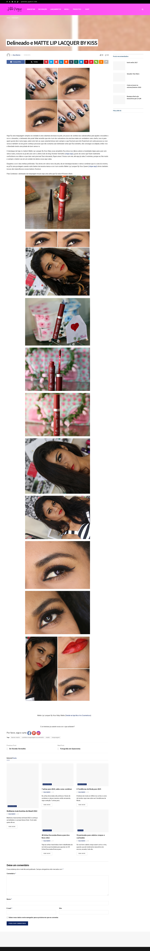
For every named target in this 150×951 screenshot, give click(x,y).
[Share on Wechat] (96, 62)
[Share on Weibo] (91, 62)
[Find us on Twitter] (9, 2)
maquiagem (15, 17)
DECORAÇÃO (42, 9)
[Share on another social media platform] (106, 62)
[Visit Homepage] (14, 9)
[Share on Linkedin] (61, 62)
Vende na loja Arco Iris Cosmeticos (67, 709)
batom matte (15, 725)
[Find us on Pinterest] (12, 2)
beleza (80, 817)
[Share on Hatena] (51, 62)
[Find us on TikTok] (17, 2)
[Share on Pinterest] (46, 62)
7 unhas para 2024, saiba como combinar (57, 776)
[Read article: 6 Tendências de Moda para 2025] (92, 762)
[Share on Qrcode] (86, 62)
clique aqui (69, 154)
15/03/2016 (27, 55)
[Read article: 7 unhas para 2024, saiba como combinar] (58, 762)
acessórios (12, 793)
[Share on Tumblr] (71, 62)
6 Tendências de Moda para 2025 (89, 776)
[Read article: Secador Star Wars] (119, 77)
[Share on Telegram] (81, 62)
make (48, 725)
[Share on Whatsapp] (76, 62)
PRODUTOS (77, 9)
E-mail (9, 896)
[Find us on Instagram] (15, 2)
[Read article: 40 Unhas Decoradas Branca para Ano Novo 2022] (58, 808)
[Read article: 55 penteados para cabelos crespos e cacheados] (92, 808)
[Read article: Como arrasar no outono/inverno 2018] (119, 88)
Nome (9, 887)
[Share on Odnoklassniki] (101, 62)
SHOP (87, 9)
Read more (13, 813)
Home (8, 17)
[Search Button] (142, 9)
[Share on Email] (56, 62)
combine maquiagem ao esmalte (33, 725)
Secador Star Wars (133, 74)
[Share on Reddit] (66, 62)
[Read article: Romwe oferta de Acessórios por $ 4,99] (119, 99)
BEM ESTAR (31, 9)
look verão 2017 (132, 62)
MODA (66, 9)
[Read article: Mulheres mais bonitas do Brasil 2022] (23, 773)
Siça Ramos (16, 55)
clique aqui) (93, 166)
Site (60, 896)
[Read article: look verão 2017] (119, 65)
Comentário (11, 861)
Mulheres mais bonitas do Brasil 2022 (22, 798)
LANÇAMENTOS (55, 9)
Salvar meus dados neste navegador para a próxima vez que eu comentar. (34, 905)
